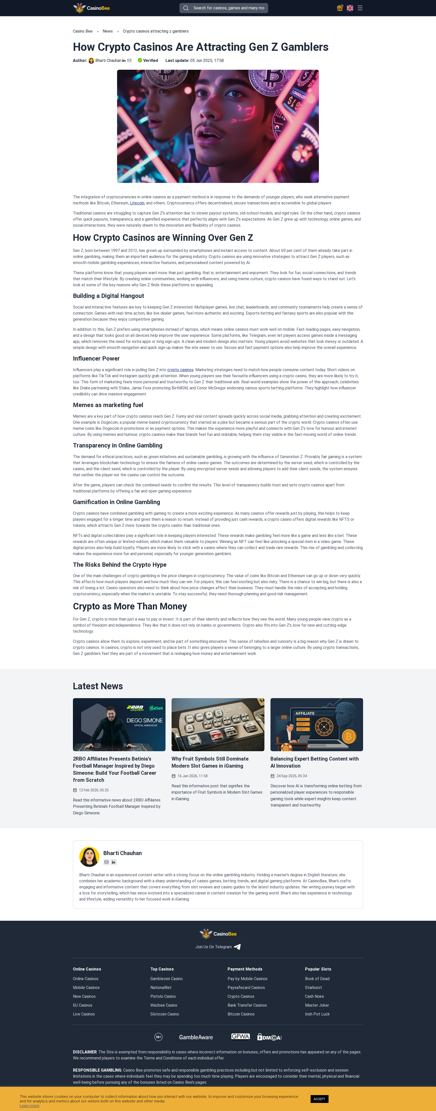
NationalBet (161, 987)
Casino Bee (83, 31)
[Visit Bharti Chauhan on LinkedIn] (123, 60)
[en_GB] (350, 8)
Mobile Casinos (86, 987)
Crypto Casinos (241, 996)
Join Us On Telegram (213, 946)
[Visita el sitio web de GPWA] (240, 1037)
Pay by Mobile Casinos (247, 978)
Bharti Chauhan (108, 60)
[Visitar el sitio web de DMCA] (269, 1037)
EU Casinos (82, 1005)
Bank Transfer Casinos (247, 1005)
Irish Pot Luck (317, 1014)
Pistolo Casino (163, 996)
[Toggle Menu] (360, 8)
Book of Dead (317, 978)
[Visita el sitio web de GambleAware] (196, 1037)
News (108, 31)
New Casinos (84, 996)
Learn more (29, 1105)
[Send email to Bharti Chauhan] (128, 60)
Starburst (313, 987)
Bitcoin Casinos (241, 1014)
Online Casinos (85, 978)
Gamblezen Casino (166, 978)
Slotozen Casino (164, 1014)
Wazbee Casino (163, 1005)
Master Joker (317, 1005)
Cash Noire (314, 996)
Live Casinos (84, 1014)
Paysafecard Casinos (246, 987)
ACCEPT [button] (319, 1099)
